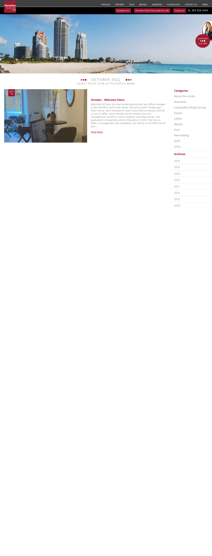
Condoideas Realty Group (190, 107)
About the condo (184, 96)
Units (177, 146)
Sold (131, 4)
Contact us (191, 4)
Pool (177, 130)
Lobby (178, 118)
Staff (177, 141)
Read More (97, 131)
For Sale (105, 4)
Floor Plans (173, 4)
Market (178, 124)
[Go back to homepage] (10, 7)
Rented (143, 4)
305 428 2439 (200, 10)
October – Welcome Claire (107, 100)
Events (178, 113)
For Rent (119, 4)
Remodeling (181, 135)
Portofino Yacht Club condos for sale (152, 10)
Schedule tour (123, 10)
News (205, 4)
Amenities (157, 4)
